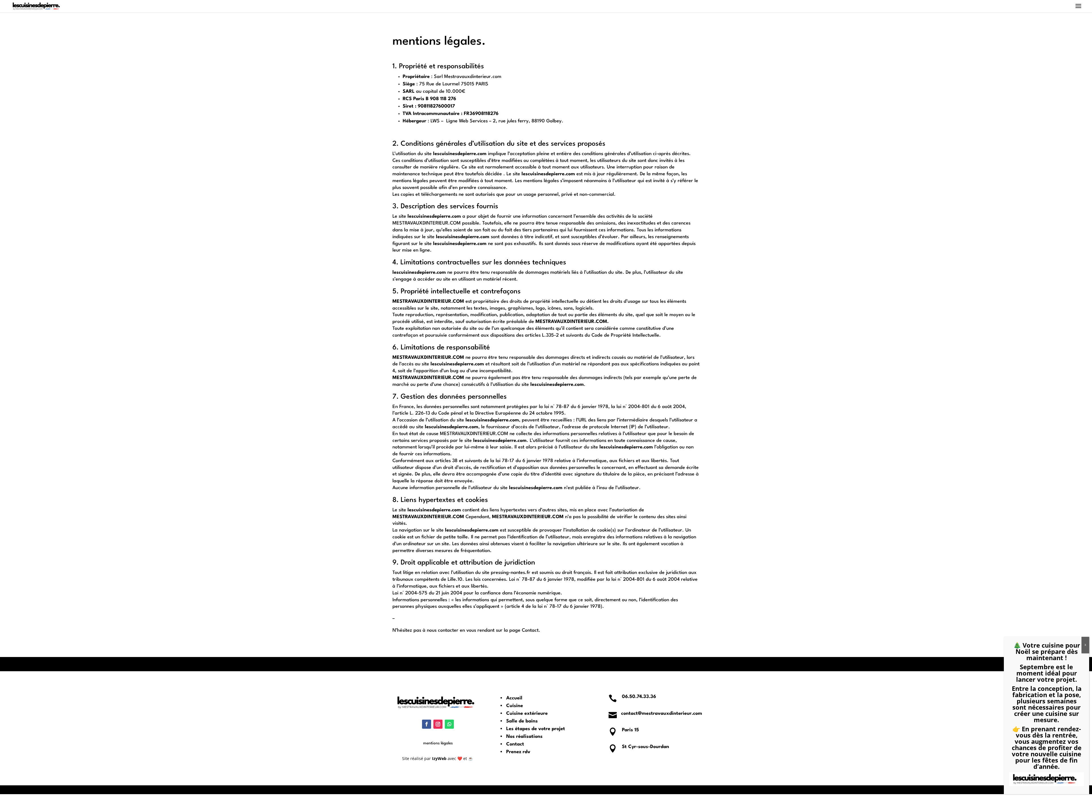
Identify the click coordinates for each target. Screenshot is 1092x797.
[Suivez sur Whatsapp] (449, 724)
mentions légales (438, 743)
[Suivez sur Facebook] (426, 724)
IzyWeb (439, 758)
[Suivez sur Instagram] (437, 724)
